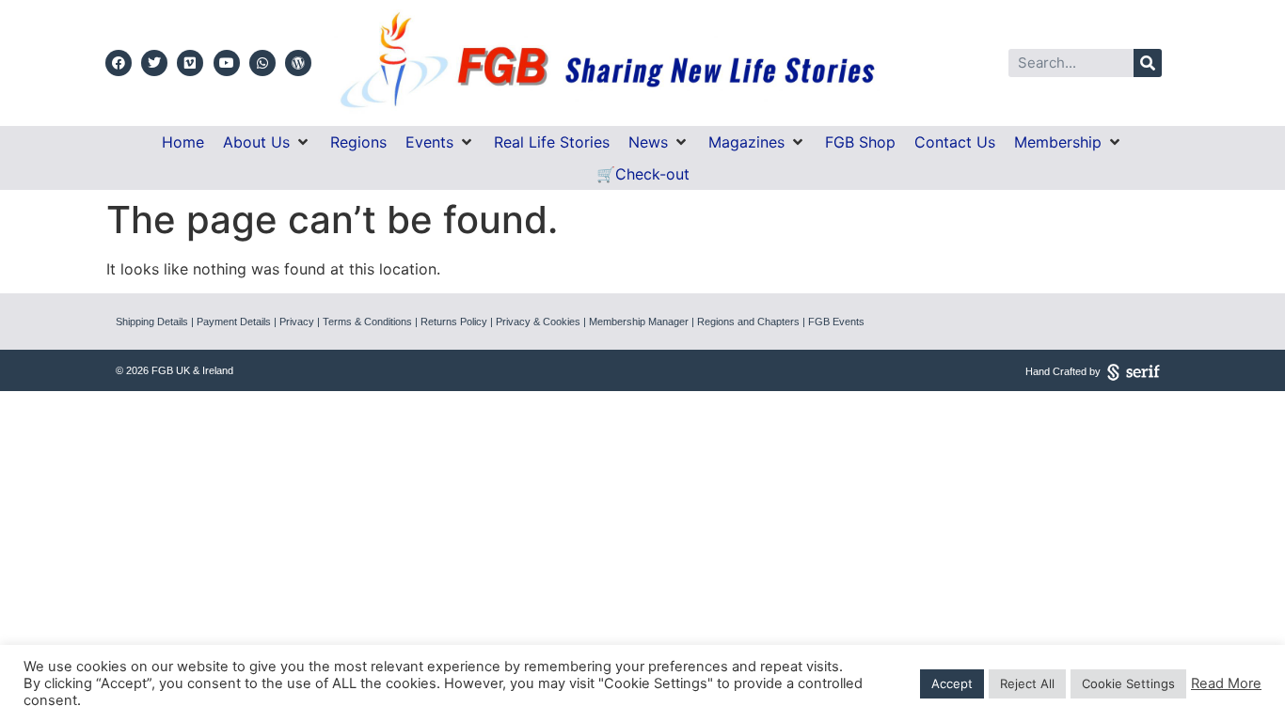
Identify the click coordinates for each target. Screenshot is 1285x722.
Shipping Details (152, 321)
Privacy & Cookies (538, 321)
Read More (1226, 683)
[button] (267, 142)
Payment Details (234, 321)
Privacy (296, 321)
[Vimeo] (190, 63)
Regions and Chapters (748, 321)
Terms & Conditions (367, 321)
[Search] (1148, 63)
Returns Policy (453, 321)
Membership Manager (639, 321)
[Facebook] (118, 63)
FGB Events (836, 321)
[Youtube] (227, 63)
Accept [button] (952, 683)
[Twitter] (154, 63)
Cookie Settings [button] (1128, 683)
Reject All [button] (1027, 683)
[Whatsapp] (262, 63)
